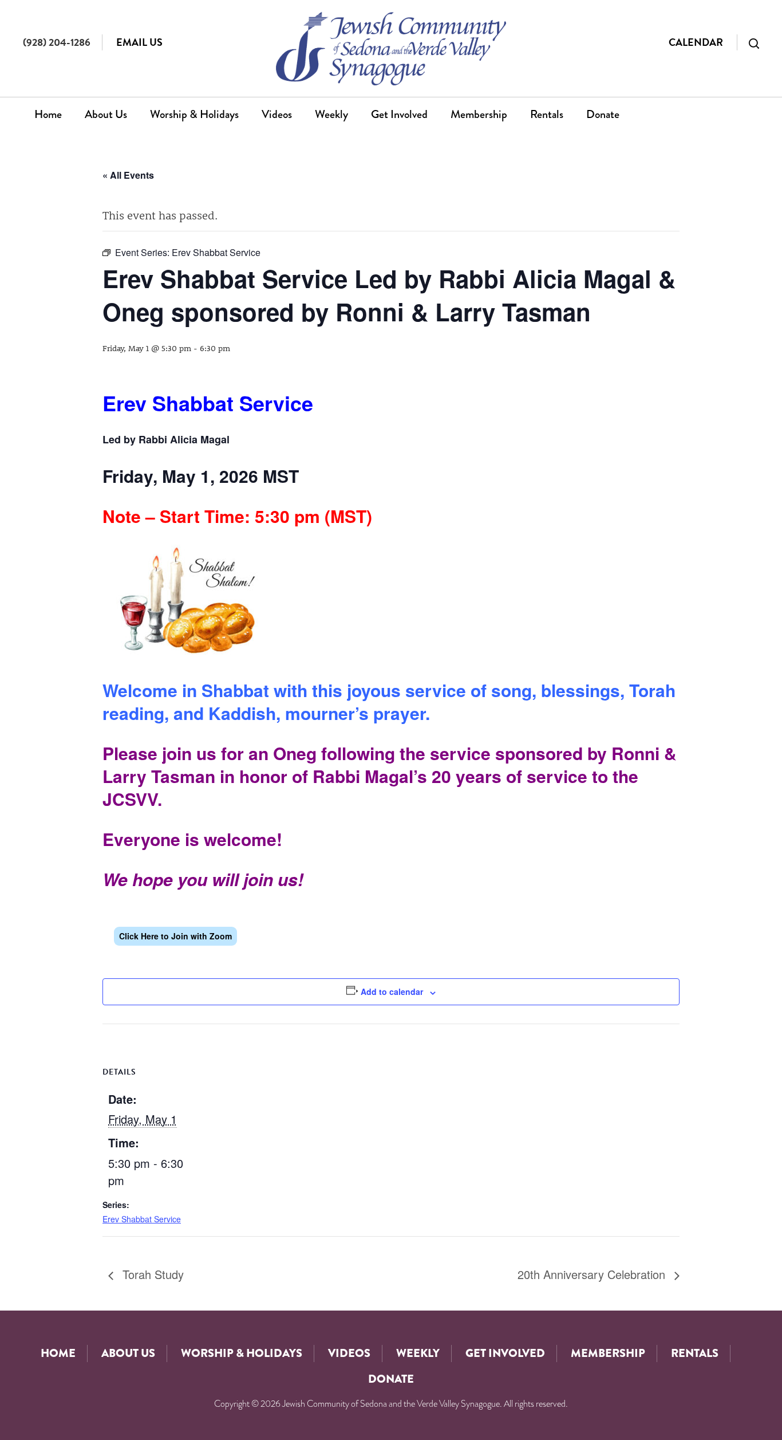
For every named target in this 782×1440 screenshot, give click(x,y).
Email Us (139, 42)
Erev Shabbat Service (141, 1219)
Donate (602, 114)
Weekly (331, 114)
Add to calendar (392, 991)
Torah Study (151, 1274)
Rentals (546, 114)
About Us (106, 114)
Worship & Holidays (194, 114)
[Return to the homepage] (391, 48)
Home (48, 114)
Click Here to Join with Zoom (175, 936)
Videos (277, 114)
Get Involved (399, 114)
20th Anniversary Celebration (593, 1274)
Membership (479, 114)
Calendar (696, 42)
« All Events (128, 175)
